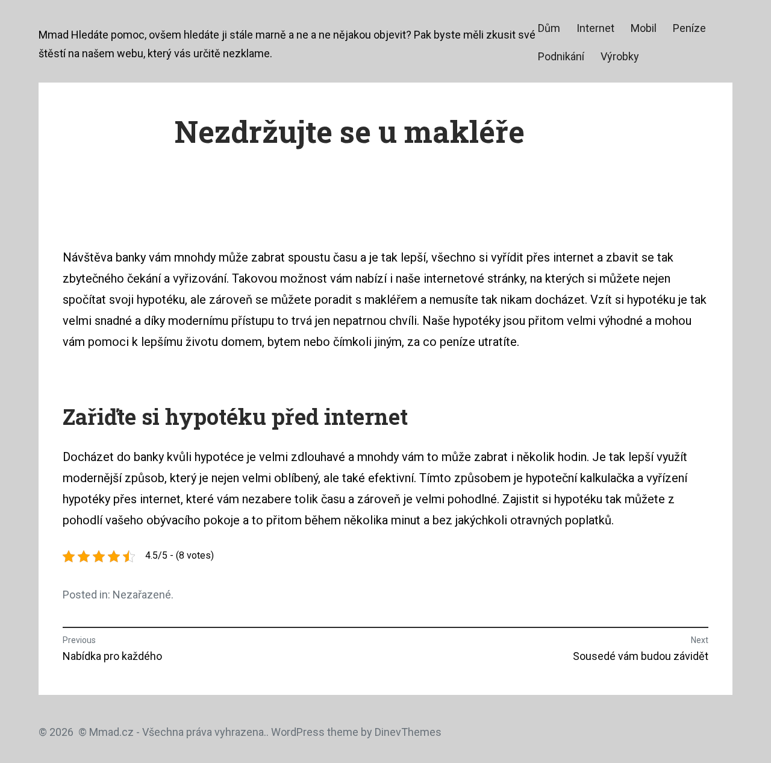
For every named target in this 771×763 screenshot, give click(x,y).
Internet (595, 28)
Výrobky (620, 56)
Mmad (54, 34)
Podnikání (561, 56)
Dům (549, 28)
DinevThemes (407, 732)
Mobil (644, 28)
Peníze (689, 28)
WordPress (298, 732)
